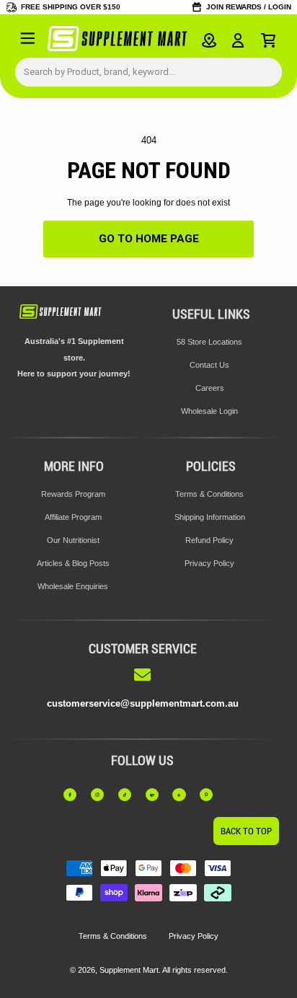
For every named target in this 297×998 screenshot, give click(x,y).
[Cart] (268, 40)
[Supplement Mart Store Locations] (209, 40)
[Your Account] (238, 40)
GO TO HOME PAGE (149, 238)
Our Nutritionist (73, 540)
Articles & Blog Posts (73, 563)
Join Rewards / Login (248, 7)
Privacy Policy (209, 563)
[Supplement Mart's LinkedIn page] (156, 795)
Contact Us (209, 365)
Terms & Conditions (209, 494)
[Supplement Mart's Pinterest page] (210, 795)
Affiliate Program (73, 517)
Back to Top (246, 831)
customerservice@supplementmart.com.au (143, 703)
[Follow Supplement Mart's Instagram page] (101, 795)
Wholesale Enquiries (72, 586)
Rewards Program (73, 494)
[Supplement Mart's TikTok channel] (129, 795)
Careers (209, 388)
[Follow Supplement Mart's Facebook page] (74, 795)
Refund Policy (209, 540)
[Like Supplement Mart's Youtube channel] (183, 795)
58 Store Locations (209, 341)
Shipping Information (209, 517)
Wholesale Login (209, 411)
